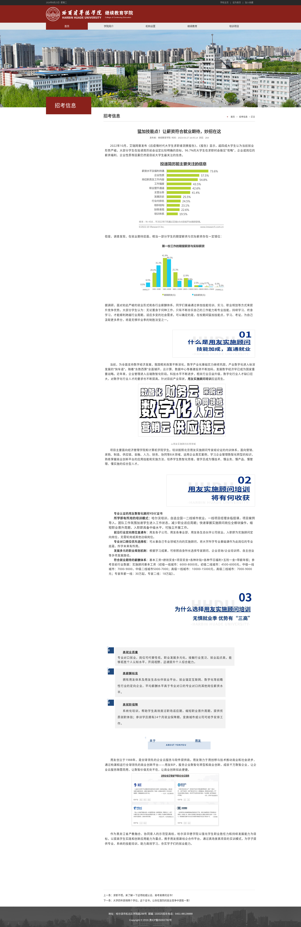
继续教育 (192, 26)
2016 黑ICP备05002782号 (157, 920)
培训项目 (234, 26)
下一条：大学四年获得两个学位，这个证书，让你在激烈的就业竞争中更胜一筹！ (147, 900)
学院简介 (109, 26)
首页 (66, 26)
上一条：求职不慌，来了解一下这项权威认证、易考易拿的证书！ (138, 895)
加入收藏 (249, 2)
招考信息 (243, 117)
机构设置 (150, 26)
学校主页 (224, 2)
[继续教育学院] (74, 14)
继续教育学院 (119, 14)
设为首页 (237, 2)
